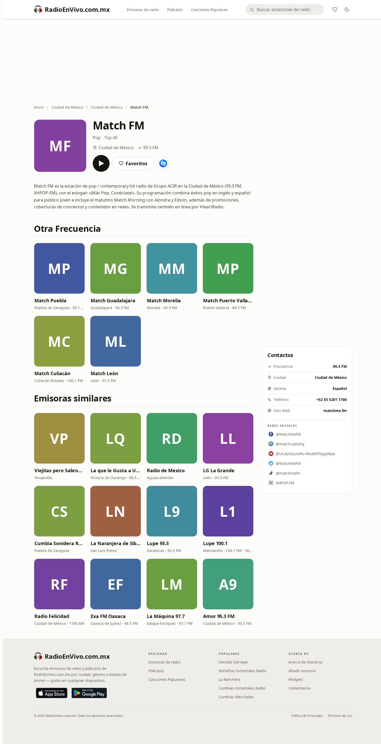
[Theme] (346, 9)
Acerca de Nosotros (306, 662)
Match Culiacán (52, 373)
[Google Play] (89, 693)
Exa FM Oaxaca (108, 616)
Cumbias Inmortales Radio (242, 688)
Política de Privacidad (306, 715)
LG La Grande (218, 470)
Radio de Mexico (166, 470)
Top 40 (110, 137)
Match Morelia (164, 300)
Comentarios (300, 688)
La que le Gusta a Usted (116, 470)
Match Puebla (50, 300)
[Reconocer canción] (163, 163)
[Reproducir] (101, 163)
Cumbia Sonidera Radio (59, 543)
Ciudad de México (67, 107)
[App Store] (51, 693)
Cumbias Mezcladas (236, 696)
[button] (59, 268)
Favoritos (136, 163)
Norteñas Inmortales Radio (242, 670)
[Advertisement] (193, 62)
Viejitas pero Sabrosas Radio (59, 470)
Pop (97, 137)
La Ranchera (229, 679)
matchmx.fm (335, 410)
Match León (104, 373)
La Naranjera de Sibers (116, 543)
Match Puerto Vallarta (228, 300)
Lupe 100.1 (215, 543)
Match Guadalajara (113, 300)
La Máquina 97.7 (166, 616)
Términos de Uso (340, 715)
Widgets (296, 679)
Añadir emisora (302, 670)
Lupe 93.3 (158, 543)
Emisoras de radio (143, 9)
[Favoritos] (334, 9)
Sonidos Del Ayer (233, 662)
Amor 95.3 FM (219, 616)
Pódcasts (175, 9)
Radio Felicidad (51, 616)
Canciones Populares (209, 9)
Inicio (39, 107)
